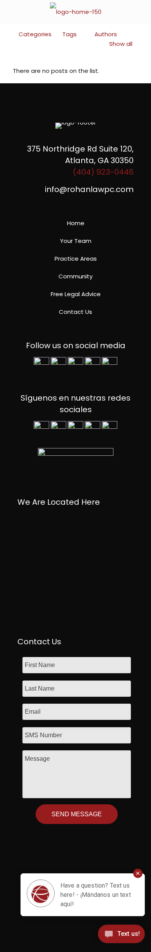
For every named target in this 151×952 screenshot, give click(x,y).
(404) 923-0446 (103, 172)
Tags (69, 34)
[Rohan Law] (75, 11)
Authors (105, 34)
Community (75, 276)
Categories (35, 34)
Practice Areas (76, 258)
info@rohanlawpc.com (89, 189)
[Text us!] (121, 936)
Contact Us (75, 312)
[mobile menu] (140, 11)
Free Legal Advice (76, 294)
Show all (120, 44)
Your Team (75, 241)
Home (75, 223)
